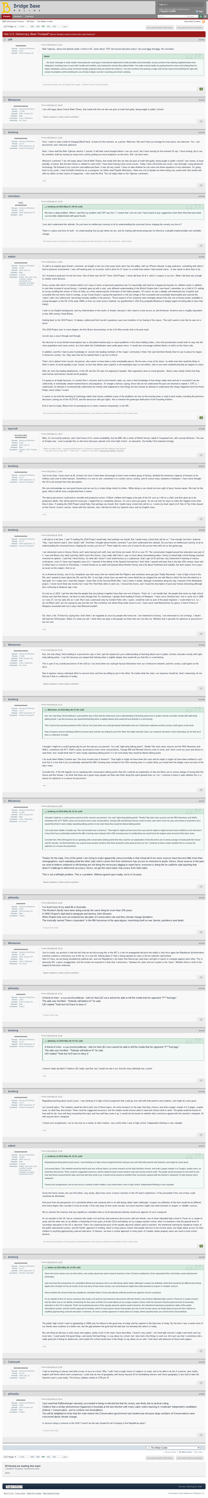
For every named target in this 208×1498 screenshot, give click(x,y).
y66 (10, 39)
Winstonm (14, 100)
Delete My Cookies (34, 1493)
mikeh (11, 256)
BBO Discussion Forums (13, 21)
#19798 (202, 1257)
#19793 (202, 943)
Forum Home (20, 1493)
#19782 (202, 100)
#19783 (202, 133)
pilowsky (13, 897)
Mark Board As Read (51, 1493)
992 (54, 26)
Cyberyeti (14, 1362)
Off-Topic (30, 21)
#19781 (202, 40)
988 (32, 26)
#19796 (202, 1092)
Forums (6, 16)
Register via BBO (168, 11)
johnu (7, 1473)
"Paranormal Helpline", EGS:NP (111, 451)
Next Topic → (199, 1452)
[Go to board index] (22, 7)
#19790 (202, 700)
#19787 (202, 466)
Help (200, 11)
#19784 (202, 196)
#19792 (202, 898)
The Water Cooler (45, 21)
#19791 (202, 801)
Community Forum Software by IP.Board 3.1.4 (186, 1493)
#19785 (202, 257)
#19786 (202, 429)
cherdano (14, 196)
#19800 (202, 1394)
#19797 (202, 1146)
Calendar (29, 16)
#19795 (202, 1031)
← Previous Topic (169, 1452)
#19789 (202, 645)
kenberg (13, 132)
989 (38, 26)
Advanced (205, 16)
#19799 (202, 1362)
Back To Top (9, 1493)
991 (48, 26)
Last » (65, 26)
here (149, 49)
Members (18, 16)
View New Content (192, 21)
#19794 (202, 988)
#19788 (202, 530)
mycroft (12, 428)
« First (21, 26)
